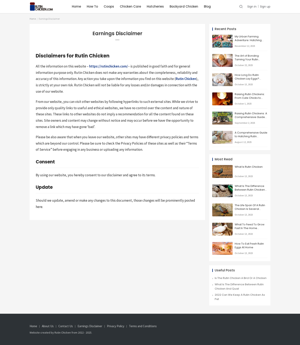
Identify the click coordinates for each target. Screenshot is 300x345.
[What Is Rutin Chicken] (222, 167)
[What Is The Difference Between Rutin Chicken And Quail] (222, 186)
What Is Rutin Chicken (249, 167)
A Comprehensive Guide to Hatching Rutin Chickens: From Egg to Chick (251, 138)
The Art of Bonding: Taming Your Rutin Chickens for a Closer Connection (249, 61)
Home (76, 6)
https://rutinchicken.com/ (108, 66)
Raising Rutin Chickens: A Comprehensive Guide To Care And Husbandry (251, 117)
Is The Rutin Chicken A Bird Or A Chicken (241, 278)
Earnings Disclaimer (90, 326)
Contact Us (65, 326)
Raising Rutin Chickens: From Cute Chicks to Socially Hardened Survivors (250, 99)
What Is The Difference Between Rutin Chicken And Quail (250, 189)
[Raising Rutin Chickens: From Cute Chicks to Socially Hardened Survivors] (222, 94)
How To (92, 6)
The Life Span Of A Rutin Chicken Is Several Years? (250, 209)
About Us (48, 326)
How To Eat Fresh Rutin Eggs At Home (249, 245)
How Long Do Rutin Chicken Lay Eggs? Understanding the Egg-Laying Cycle (251, 80)
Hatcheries (155, 6)
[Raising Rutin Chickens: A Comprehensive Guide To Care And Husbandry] (222, 114)
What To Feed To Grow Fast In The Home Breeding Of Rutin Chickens (249, 230)
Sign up (265, 6)
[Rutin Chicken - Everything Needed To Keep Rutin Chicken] (45, 4)
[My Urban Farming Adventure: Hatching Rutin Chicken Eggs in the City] (222, 37)
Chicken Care (130, 6)
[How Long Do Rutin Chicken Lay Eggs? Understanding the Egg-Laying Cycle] (222, 75)
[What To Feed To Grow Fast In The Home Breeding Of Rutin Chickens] (222, 225)
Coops (109, 6)
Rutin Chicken (186, 78)
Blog (207, 6)
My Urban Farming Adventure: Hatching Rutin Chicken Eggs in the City (251, 42)
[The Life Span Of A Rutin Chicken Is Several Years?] (222, 205)
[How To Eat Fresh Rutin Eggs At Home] (222, 244)
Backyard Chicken (184, 6)
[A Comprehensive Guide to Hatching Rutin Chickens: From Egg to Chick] (222, 133)
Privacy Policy (115, 326)
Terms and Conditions (143, 326)
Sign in (252, 6)
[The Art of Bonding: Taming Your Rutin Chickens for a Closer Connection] (222, 56)
